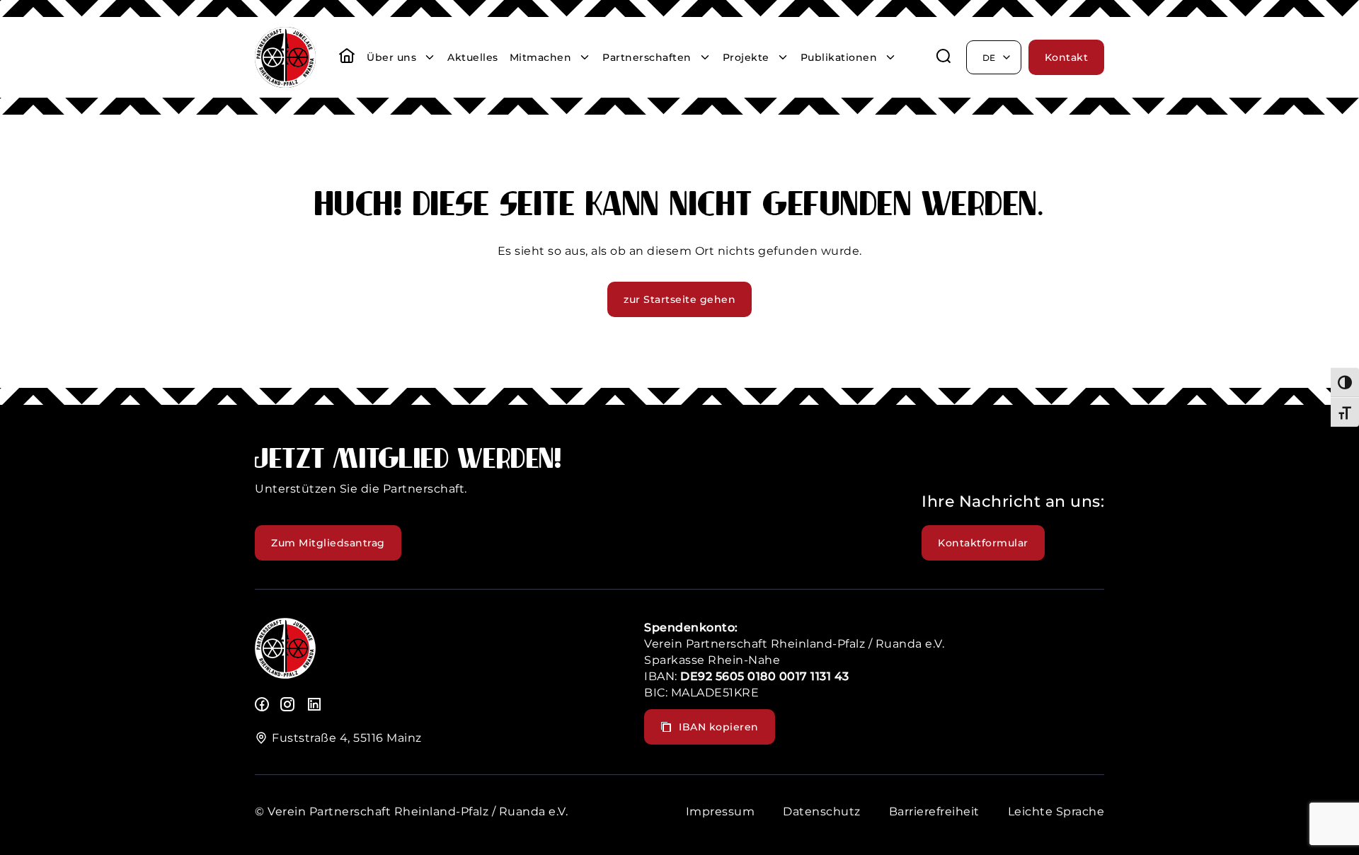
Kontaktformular (983, 542)
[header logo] (285, 84)
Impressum (720, 811)
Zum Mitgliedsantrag (328, 542)
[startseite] (346, 57)
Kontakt (1067, 57)
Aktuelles (472, 57)
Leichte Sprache (1056, 811)
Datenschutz (822, 811)
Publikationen (839, 57)
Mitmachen (541, 57)
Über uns (391, 57)
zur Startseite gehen (679, 299)
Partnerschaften (647, 57)
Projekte (746, 57)
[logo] (285, 675)
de (989, 57)
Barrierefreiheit (934, 811)
